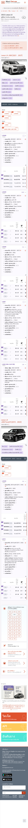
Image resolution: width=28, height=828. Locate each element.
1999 (10, 636)
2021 (19, 614)
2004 (14, 630)
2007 (14, 628)
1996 (10, 638)
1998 (14, 636)
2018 (19, 617)
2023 (10, 614)
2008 (10, 628)
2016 (14, 619)
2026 (10, 611)
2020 (10, 617)
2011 (10, 625)
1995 (14, 638)
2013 (14, 622)
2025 (14, 611)
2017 (10, 619)
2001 (14, 633)
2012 (19, 622)
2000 (19, 633)
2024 (19, 611)
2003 (19, 630)
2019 (14, 617)
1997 (19, 636)
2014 (10, 622)
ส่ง (23, 792)
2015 (19, 619)
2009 (19, 625)
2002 (10, 633)
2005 (10, 630)
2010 (14, 625)
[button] (14, 8)
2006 (19, 628)
